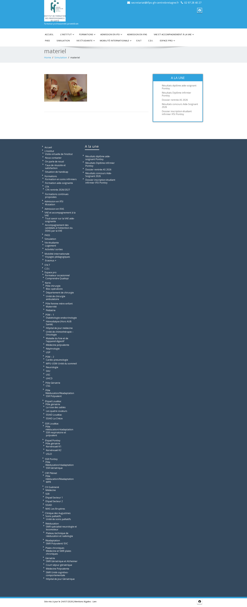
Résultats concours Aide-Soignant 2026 (180, 105)
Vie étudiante (84, 40)
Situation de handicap (56, 171)
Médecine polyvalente (57, 344)
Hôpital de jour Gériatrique (60, 579)
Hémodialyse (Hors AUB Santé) (58, 323)
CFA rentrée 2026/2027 (57, 189)
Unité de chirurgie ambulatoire (55, 298)
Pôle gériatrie (52, 404)
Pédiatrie (50, 310)
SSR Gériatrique (54, 468)
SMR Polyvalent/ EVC (57, 543)
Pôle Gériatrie (52, 382)
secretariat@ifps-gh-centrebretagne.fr (155, 2)
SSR (47, 493)
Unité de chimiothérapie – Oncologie (59, 333)
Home (47, 57)
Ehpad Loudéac (53, 401)
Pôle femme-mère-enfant (59, 303)
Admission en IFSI (110, 34)
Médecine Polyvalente (57, 568)
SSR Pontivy (51, 459)
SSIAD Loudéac (54, 414)
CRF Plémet (51, 473)
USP (48, 352)
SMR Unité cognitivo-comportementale (57, 574)
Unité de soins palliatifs (58, 519)
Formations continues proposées (56, 196)
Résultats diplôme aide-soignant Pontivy (179, 87)
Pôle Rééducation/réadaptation (59, 464)
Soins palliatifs (53, 516)
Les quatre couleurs (56, 411)
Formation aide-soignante (59, 183)
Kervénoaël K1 (53, 446)
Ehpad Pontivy (52, 440)
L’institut (66, 34)
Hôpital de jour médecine (59, 328)
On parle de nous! (54, 161)
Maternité (51, 306)
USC (48, 374)
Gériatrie (50, 558)
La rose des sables (56, 407)
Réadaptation (52, 540)
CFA (47, 186)
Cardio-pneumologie (57, 359)
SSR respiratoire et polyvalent (56, 434)
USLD (49, 454)
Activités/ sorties (54, 249)
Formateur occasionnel (57, 275)
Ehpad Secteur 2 (54, 501)
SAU (48, 371)
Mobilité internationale (114, 40)
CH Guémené (52, 487)
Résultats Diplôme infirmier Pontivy (176, 94)
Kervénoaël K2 (53, 450)
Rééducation (52, 523)
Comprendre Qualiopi (57, 278)
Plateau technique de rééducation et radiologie (59, 535)
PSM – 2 (49, 356)
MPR (48, 482)
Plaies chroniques (54, 547)
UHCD (49, 378)
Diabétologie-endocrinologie (61, 317)
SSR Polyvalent (54, 396)
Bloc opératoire (54, 288)
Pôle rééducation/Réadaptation (59, 478)
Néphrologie (53, 348)
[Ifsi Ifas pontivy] (55, 10)
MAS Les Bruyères (55, 508)
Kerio (48, 282)
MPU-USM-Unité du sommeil (61, 363)
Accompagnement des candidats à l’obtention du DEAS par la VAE (59, 227)
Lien (94, 601)
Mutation (50, 204)
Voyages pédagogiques (57, 256)
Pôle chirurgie (52, 285)
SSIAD (48, 505)
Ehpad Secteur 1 (54, 497)
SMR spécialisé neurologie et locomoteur (61, 528)
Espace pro (166, 40)
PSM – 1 (49, 314)
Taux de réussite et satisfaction (55, 167)
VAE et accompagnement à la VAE (173, 34)
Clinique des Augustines (58, 513)
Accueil (49, 34)
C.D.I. (150, 40)
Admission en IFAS (137, 34)
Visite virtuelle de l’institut (59, 154)
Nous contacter (53, 157)
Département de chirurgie (60, 292)
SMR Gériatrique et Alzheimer (61, 561)
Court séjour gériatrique (59, 565)
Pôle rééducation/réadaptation (59, 428)
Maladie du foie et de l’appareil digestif (57, 340)
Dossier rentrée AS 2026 (175, 99)
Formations (86, 34)
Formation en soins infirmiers (61, 179)
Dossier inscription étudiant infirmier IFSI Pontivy (177, 113)
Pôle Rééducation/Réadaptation (59, 392)
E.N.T (139, 40)
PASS (47, 40)
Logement (50, 245)
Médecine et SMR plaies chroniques (58, 552)
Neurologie (52, 367)
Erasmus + (50, 260)
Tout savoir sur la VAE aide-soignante (60, 220)
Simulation (63, 40)
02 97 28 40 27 (192, 2)
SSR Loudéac (52, 423)
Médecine (50, 490)
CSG (48, 385)
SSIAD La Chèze (54, 418)
